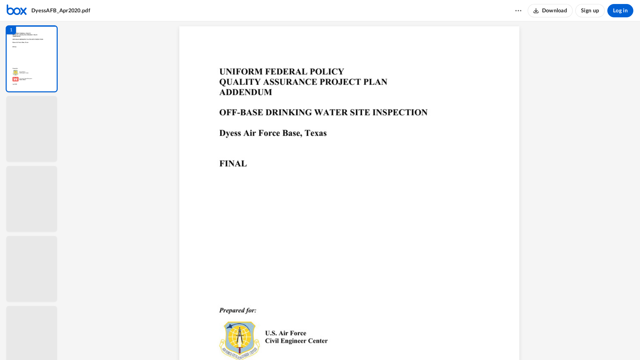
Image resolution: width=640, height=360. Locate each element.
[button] (32, 58)
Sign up (590, 10)
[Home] (17, 10)
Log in (620, 10)
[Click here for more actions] (518, 10)
